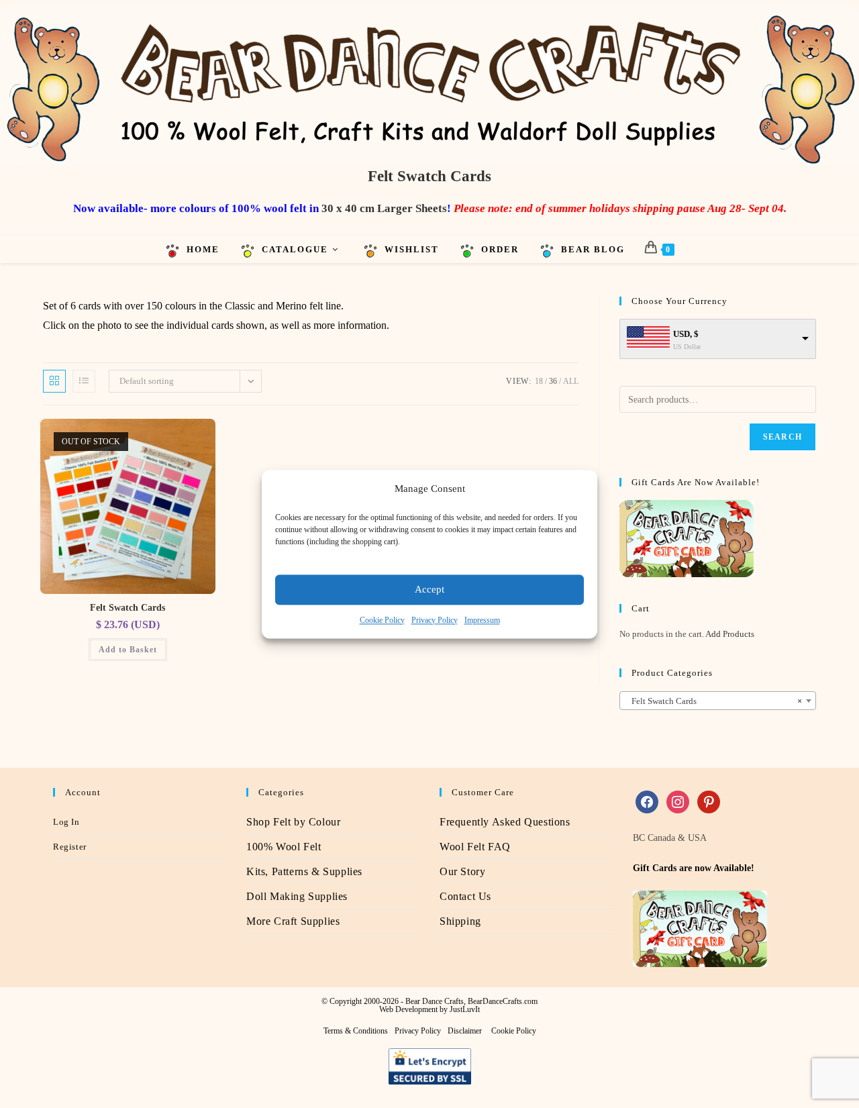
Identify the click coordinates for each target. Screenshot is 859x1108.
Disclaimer (465, 1031)
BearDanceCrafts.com (503, 1001)
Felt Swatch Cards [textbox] (713, 701)
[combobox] (717, 700)
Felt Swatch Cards (127, 608)
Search (782, 437)
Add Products (729, 634)
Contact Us (465, 896)
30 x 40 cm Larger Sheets (384, 208)
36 (553, 381)
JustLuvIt (465, 1009)
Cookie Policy (382, 620)
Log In (66, 822)
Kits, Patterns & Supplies (304, 871)
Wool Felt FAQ (475, 846)
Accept (429, 589)
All (570, 381)
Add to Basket (128, 649)
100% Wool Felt (283, 846)
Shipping (460, 921)
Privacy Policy (434, 620)
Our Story (462, 871)
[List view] (83, 381)
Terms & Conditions (355, 1031)
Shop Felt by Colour (293, 821)
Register (70, 847)
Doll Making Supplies (297, 896)
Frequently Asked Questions (505, 821)
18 (539, 381)
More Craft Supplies (293, 921)
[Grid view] (54, 381)
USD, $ (686, 334)
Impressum (482, 620)
